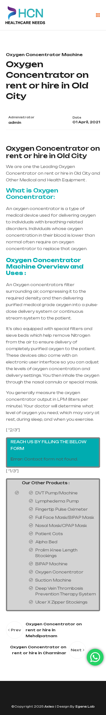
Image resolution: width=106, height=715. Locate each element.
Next (76, 650)
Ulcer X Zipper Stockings (61, 602)
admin (14, 123)
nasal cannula (47, 382)
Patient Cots (49, 533)
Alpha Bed (46, 542)
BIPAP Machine (51, 564)
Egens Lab (85, 706)
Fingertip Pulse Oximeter (61, 509)
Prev (16, 630)
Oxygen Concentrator (59, 572)
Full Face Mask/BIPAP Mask (64, 517)
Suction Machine (53, 580)
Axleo (49, 706)
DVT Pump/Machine (56, 493)
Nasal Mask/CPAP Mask (61, 525)
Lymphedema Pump (57, 501)
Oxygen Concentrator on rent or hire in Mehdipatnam (54, 630)
